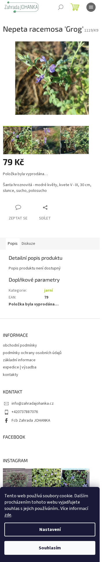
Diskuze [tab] (28, 243)
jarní (48, 290)
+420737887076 (25, 412)
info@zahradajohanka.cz (33, 403)
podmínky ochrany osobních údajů (32, 353)
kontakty (10, 375)
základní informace (19, 360)
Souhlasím (50, 548)
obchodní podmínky (20, 345)
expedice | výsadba (19, 367)
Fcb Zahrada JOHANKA (31, 420)
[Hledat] (60, 7)
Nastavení (50, 529)
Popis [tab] (13, 243)
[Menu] (91, 7)
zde (7, 515)
